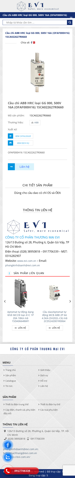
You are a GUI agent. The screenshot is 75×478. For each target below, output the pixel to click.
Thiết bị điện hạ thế (50, 404)
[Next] (70, 308)
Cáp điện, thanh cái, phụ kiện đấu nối (19, 411)
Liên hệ (21, 327)
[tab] (37, 185)
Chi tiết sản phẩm (37, 185)
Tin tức (9, 386)
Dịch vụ (44, 375)
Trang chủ (10, 370)
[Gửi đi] (69, 22)
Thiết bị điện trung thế (16, 404)
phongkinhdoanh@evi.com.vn (22, 265)
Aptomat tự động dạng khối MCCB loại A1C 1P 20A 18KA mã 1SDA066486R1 (20, 316)
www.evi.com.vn (26, 260)
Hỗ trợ (43, 380)
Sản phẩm (10, 375)
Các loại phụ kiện (49, 409)
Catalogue (10, 380)
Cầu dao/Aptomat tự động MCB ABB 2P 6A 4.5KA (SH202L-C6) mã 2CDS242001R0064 (54, 316)
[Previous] (5, 308)
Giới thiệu (45, 370)
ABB (36, 122)
